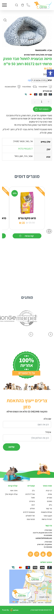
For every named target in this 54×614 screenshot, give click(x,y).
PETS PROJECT (25, 148)
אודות (50, 494)
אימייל (48, 432)
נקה (29, 80)
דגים (33, 505)
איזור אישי (13, 490)
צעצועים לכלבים (29, 512)
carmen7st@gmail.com (44, 538)
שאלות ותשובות (46, 512)
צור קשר (49, 508)
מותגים (49, 501)
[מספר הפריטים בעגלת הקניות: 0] (22, 5)
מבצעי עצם (31, 519)
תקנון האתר (47, 515)
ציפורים (32, 501)
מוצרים (49, 497)
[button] (50, 73)
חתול (33, 497)
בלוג (50, 505)
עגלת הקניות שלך (11, 494)
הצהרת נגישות (47, 519)
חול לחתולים (30, 515)
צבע (50, 80)
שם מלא (47, 418)
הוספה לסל (43, 109)
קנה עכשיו (29, 235)
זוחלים (32, 508)
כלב (33, 490)
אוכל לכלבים (30, 494)
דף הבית (49, 490)
